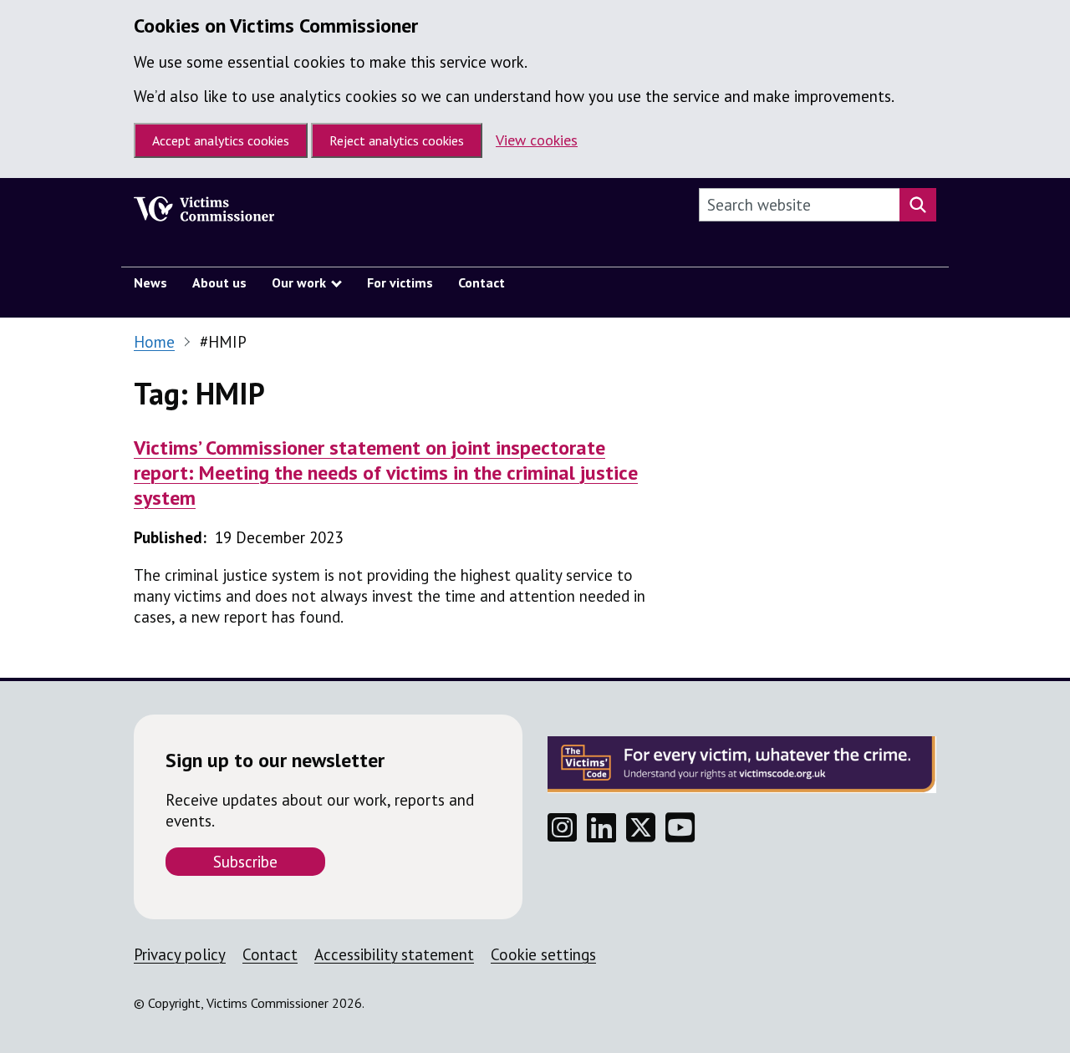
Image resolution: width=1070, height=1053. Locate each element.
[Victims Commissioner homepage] (204, 213)
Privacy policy (180, 954)
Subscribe (245, 862)
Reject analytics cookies (396, 140)
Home (154, 342)
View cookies (537, 140)
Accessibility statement (394, 954)
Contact (270, 954)
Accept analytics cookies (220, 140)
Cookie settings (543, 954)
